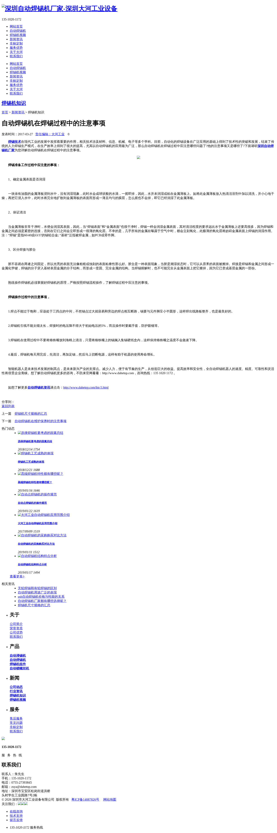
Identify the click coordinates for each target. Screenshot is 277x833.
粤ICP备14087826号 (85, 799)
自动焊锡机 (18, 30)
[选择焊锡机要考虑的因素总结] (146, 433)
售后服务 (16, 718)
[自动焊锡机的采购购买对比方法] (146, 535)
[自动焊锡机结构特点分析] (146, 556)
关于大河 (16, 52)
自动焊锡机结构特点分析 (32, 564)
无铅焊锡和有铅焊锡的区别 (37, 588)
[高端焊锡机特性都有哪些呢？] (146, 474)
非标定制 (16, 43)
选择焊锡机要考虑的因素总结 (35, 441)
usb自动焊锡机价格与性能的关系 (41, 596)
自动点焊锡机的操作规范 (32, 502)
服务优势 (16, 47)
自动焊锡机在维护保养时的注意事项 (41, 421)
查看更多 (17, 576)
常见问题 (16, 722)
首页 (5, 112)
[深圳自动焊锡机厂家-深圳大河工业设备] (59, 8)
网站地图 (109, 799)
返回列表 (8, 406)
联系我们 (16, 56)
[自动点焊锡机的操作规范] (146, 494)
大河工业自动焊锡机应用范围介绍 (37, 523)
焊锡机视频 (18, 35)
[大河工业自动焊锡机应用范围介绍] (146, 515)
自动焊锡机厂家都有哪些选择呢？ (42, 601)
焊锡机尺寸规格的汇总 (31, 413)
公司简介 (16, 624)
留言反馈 (16, 820)
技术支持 (16, 815)
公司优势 (16, 632)
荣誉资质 (16, 628)
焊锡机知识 (14, 103)
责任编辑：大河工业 (49, 134)
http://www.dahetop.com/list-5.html (85, 387)
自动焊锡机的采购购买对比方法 (36, 543)
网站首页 (16, 26)
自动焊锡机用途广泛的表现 (37, 592)
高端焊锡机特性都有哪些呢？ (35, 482)
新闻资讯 (16, 39)
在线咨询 (16, 811)
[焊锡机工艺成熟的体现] (146, 453)
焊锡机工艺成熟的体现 (31, 461)
